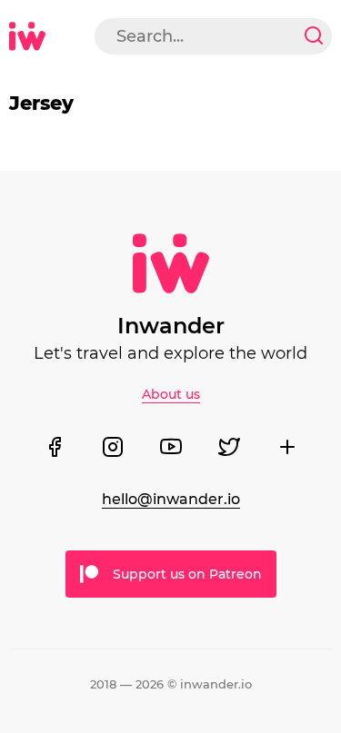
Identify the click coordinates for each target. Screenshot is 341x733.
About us (171, 394)
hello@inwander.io (171, 499)
